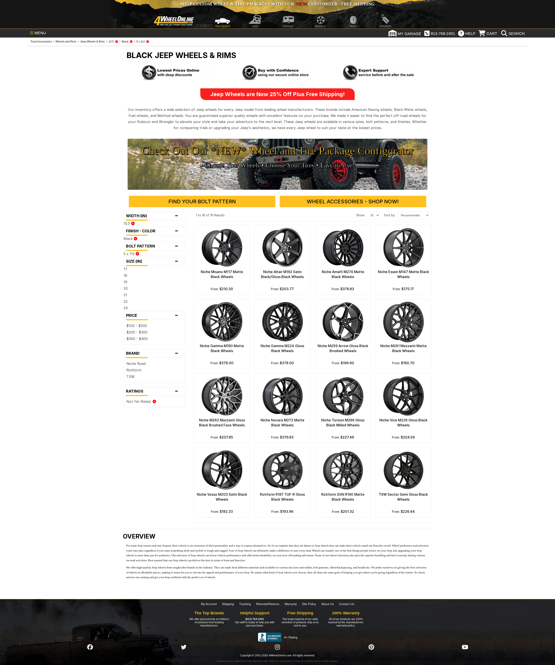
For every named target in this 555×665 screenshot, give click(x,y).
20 (126, 288)
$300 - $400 (137, 339)
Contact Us (346, 604)
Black (129, 238)
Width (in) (152, 216)
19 (125, 282)
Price (152, 315)
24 (126, 308)
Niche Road (135, 363)
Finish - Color (152, 231)
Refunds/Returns (267, 604)
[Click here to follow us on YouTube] (465, 647)
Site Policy (309, 604)
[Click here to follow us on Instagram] (277, 647)
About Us (327, 604)
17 (125, 269)
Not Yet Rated (139, 401)
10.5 (127, 223)
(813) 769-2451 (254, 619)
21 (125, 295)
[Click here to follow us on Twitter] (183, 647)
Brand (152, 353)
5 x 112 (130, 254)
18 (125, 275)
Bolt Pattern (152, 246)
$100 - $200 (136, 326)
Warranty (290, 604)
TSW (130, 376)
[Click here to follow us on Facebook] (90, 647)
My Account (209, 604)
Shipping (228, 604)
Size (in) (152, 261)
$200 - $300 (136, 332)
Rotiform (133, 370)
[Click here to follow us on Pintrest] (371, 647)
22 (125, 301)
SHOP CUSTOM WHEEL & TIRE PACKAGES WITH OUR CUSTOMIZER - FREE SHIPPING (277, 4)
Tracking (245, 604)
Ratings (152, 391)
